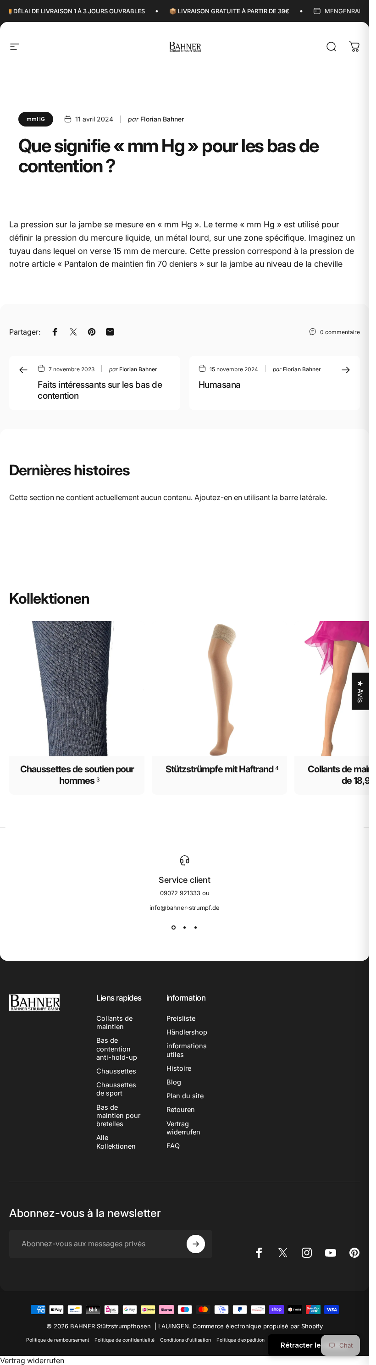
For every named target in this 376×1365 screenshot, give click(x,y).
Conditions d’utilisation (185, 1340)
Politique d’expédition (240, 1340)
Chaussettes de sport (116, 1089)
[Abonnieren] (196, 1244)
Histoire (178, 1068)
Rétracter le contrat (314, 1345)
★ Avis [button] (360, 691)
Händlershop (186, 1032)
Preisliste (180, 1018)
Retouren (180, 1110)
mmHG (36, 119)
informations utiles (186, 1050)
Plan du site (185, 1096)
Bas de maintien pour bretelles (118, 1115)
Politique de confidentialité (124, 1340)
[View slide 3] (195, 927)
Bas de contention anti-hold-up (116, 1048)
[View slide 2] (184, 927)
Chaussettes (116, 1071)
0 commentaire (340, 332)
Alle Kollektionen (116, 1142)
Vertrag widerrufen (183, 1128)
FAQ (173, 1146)
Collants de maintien (114, 1022)
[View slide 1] (173, 927)
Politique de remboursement (57, 1340)
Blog (173, 1082)
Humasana (220, 384)
